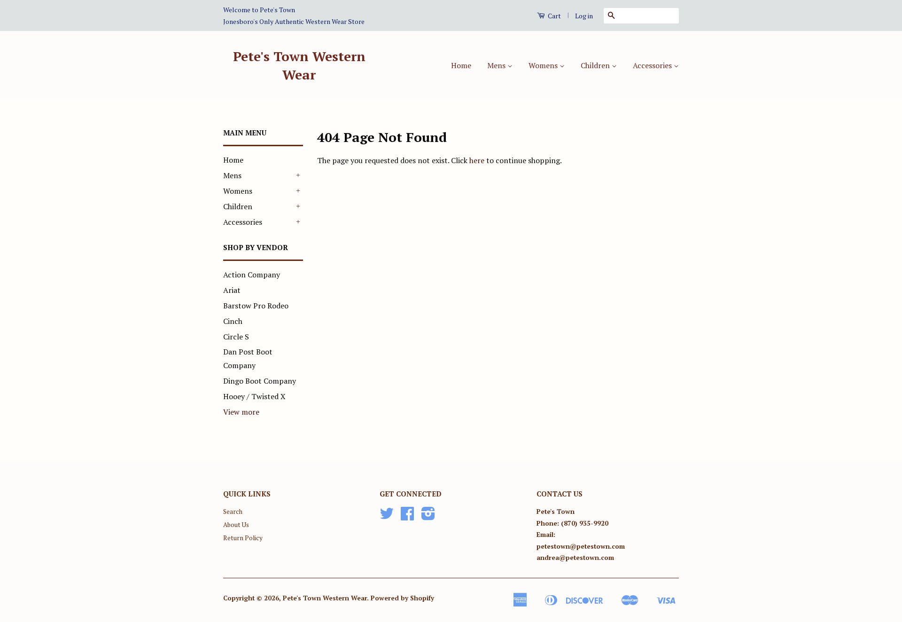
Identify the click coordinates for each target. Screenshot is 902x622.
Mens (497, 65)
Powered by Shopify (402, 598)
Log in (584, 15)
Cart (553, 15)
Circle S (236, 336)
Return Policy (243, 538)
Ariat (232, 290)
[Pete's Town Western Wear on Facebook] (407, 516)
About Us (236, 524)
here (476, 160)
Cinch (232, 321)
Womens (544, 65)
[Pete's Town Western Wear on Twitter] (387, 516)
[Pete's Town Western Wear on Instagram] (428, 516)
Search (232, 511)
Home (461, 65)
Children (596, 65)
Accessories (653, 65)
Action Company (251, 274)
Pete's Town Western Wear (299, 65)
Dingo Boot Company (259, 381)
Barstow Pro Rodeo (255, 305)
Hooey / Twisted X (254, 396)
